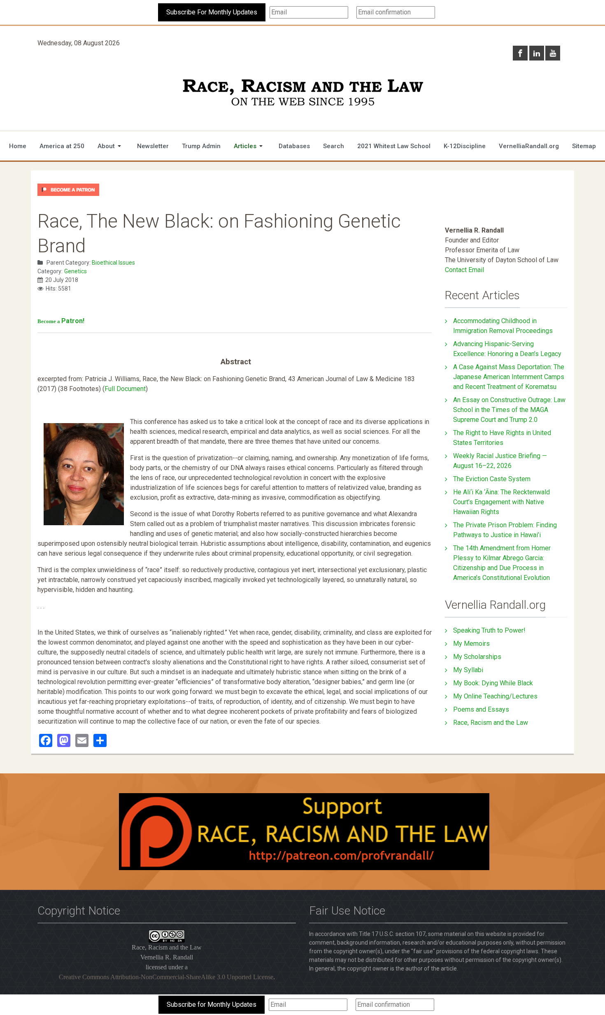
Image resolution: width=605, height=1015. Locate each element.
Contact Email (464, 270)
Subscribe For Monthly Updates (211, 12)
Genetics (75, 271)
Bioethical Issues (113, 262)
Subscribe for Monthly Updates (211, 1004)
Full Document (125, 389)
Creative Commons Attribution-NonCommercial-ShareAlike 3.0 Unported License (166, 976)
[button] (110, 146)
